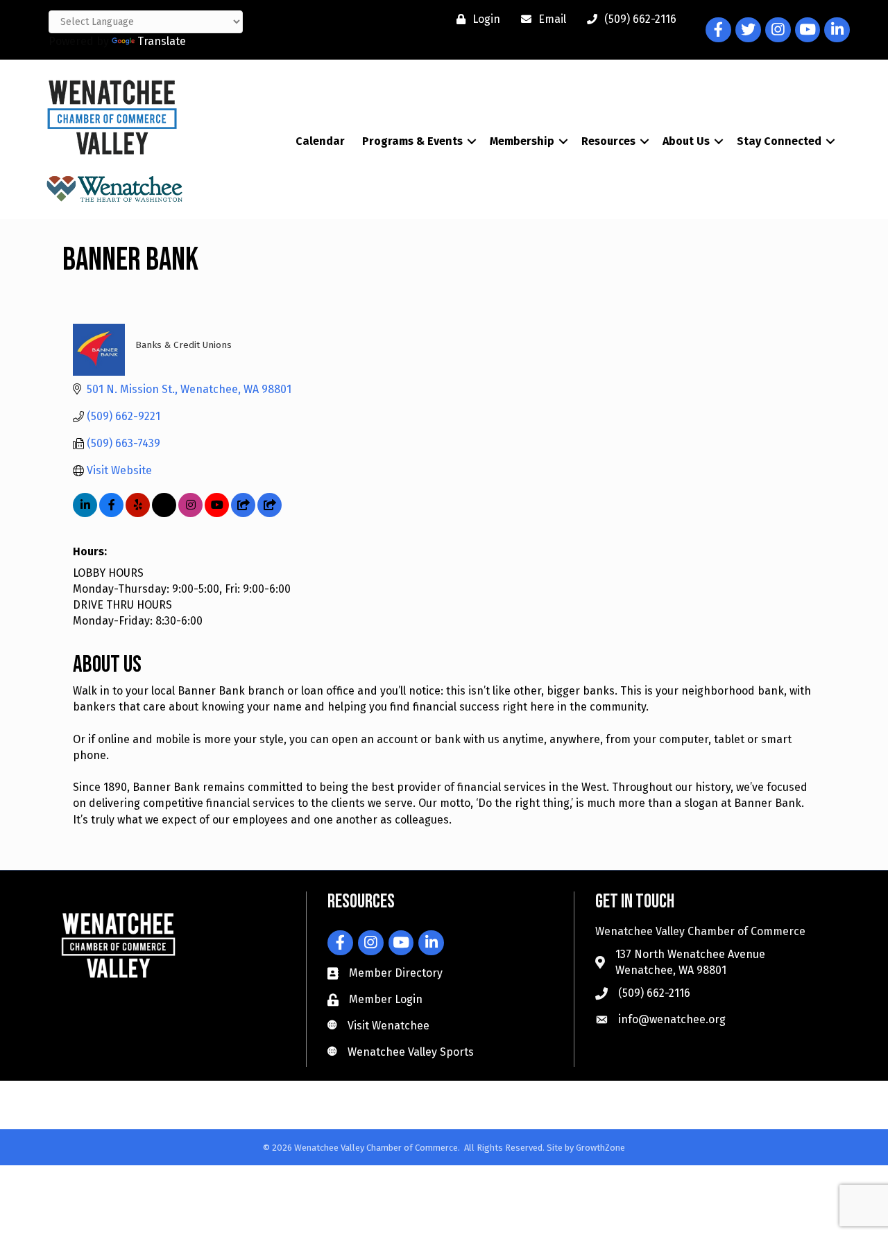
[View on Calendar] (243, 513)
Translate (161, 41)
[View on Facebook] (111, 513)
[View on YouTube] (217, 513)
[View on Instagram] (190, 513)
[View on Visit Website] (269, 513)
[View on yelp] (138, 513)
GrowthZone (600, 1147)
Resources (608, 141)
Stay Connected (779, 141)
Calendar (320, 141)
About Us (686, 141)
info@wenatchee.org (672, 1019)
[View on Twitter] (164, 513)
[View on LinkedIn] (85, 513)
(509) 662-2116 (654, 993)
